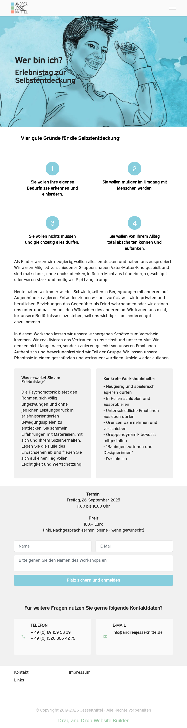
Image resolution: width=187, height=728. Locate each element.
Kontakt (21, 672)
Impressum (80, 672)
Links (19, 680)
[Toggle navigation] (172, 8)
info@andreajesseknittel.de (138, 632)
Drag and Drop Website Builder (93, 720)
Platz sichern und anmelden (93, 580)
